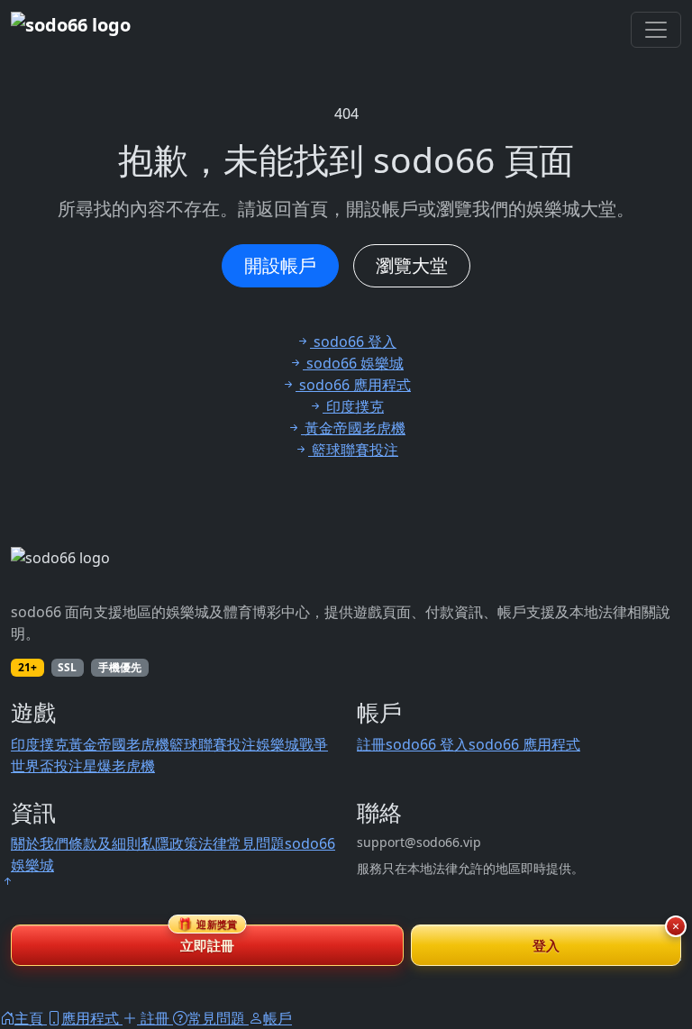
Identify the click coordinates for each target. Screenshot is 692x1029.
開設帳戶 (280, 265)
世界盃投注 (47, 766)
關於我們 (39, 843)
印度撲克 (39, 744)
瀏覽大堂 (412, 265)
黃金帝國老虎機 (118, 744)
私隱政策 (169, 843)
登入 (546, 945)
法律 (212, 843)
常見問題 (256, 843)
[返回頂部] (7, 881)
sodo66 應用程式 (524, 744)
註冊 (371, 744)
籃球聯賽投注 (212, 744)
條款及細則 (104, 843)
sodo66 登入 (427, 744)
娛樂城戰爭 (292, 744)
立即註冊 (208, 939)
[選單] (656, 30)
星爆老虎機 (119, 766)
